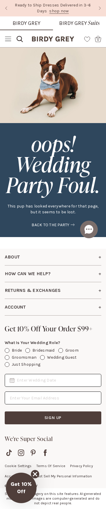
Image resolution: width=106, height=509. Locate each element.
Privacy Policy (81, 466)
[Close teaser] (35, 474)
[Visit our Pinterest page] (33, 452)
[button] (21, 488)
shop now (59, 10)
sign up (53, 417)
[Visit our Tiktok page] (9, 452)
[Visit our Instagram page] (21, 452)
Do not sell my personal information (61, 476)
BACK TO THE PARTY (50, 224)
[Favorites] (87, 39)
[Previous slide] (6, 8)
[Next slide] (100, 8)
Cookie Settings (18, 466)
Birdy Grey (26, 23)
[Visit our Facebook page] (45, 452)
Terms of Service (51, 466)
